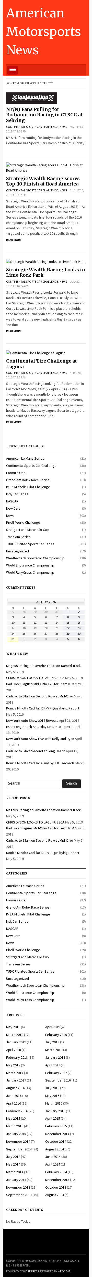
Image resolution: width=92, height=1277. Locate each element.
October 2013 (55, 1187)
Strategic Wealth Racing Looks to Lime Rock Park (45, 272)
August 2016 (15, 1088)
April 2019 (52, 1027)
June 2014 (53, 1156)
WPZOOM (64, 1271)
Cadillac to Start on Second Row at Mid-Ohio (39, 696)
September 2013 (19, 1194)
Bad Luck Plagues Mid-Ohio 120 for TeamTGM (40, 684)
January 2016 (55, 1111)
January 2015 (16, 1133)
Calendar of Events (24, 1210)
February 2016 (17, 1111)
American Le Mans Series (25, 458)
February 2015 (56, 1126)
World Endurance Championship (30, 565)
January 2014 (16, 1179)
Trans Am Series (18, 536)
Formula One (16, 472)
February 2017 (56, 1072)
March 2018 (53, 1049)
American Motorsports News (43, 31)
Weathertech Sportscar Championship (35, 558)
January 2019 (16, 1042)
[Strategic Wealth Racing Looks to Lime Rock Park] (45, 261)
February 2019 (56, 1034)
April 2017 (52, 1065)
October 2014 (55, 1141)
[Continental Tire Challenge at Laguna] (35, 352)
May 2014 (13, 1164)
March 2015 (14, 1126)
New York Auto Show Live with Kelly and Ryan (40, 738)
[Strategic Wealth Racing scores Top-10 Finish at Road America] (46, 167)
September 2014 (19, 1149)
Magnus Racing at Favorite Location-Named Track (43, 665)
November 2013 (18, 1187)
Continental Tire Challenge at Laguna (41, 363)
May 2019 (13, 1027)
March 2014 (14, 1172)
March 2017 (14, 1072)
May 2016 (52, 1095)
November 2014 (18, 1141)
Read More (13, 240)
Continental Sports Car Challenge (32, 127)
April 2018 (13, 1049)
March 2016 (53, 1103)
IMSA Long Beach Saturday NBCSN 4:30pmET (39, 726)
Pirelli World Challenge (23, 522)
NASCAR (12, 501)
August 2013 (54, 1194)
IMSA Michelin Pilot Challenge (28, 487)
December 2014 (57, 1133)
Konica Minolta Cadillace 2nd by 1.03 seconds (40, 763)
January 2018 (55, 1057)
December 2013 (57, 1179)
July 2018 (52, 1042)
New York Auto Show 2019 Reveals (32, 720)
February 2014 (56, 1172)
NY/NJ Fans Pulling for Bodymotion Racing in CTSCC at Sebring (44, 114)
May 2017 (13, 1065)
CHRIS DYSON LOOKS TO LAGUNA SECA (35, 677)
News (63, 127)
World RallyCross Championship (30, 572)
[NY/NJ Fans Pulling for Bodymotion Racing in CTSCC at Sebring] (31, 97)
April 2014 (52, 1164)
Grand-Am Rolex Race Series (28, 480)
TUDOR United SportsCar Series (30, 544)
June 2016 (13, 1095)
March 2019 (14, 1034)
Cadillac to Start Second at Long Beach (35, 751)
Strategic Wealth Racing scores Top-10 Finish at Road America (43, 181)
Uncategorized (17, 551)
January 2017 (16, 1080)
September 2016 (58, 1080)
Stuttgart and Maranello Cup (27, 529)
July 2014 (13, 1156)
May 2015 (13, 1118)
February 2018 (17, 1057)
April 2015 (52, 1118)
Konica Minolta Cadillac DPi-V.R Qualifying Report (42, 708)
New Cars (13, 508)
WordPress (31, 1271)
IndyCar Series (17, 494)
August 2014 (54, 1149)
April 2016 (13, 1103)
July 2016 (52, 1088)
